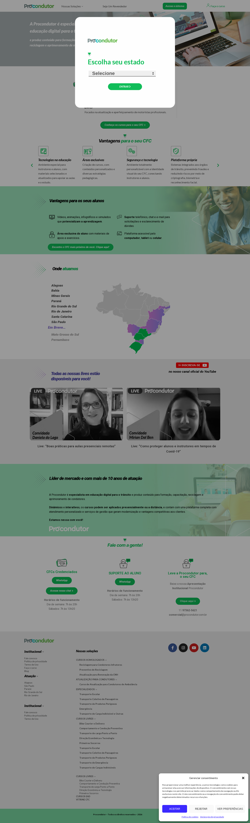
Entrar (124, 86)
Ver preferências (230, 808)
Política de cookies (190, 817)
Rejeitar (201, 808)
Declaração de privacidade (212, 817)
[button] (243, 778)
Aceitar (174, 808)
